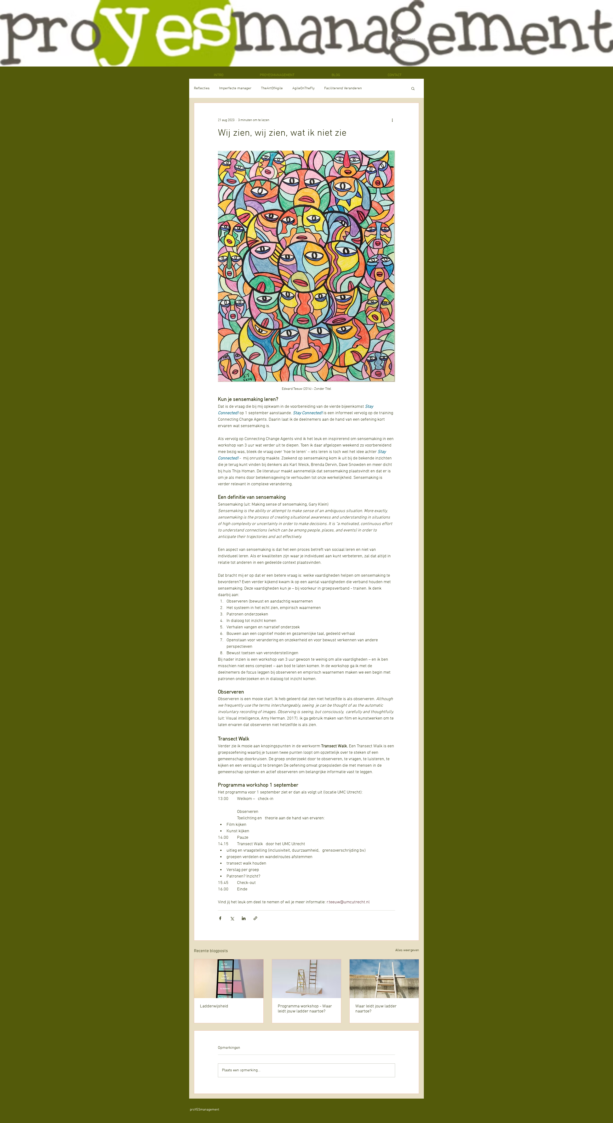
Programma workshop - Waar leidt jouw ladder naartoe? (305, 1009)
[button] (413, 88)
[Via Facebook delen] (220, 918)
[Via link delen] (255, 918)
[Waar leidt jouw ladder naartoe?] (384, 978)
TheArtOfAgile (272, 88)
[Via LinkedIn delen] (243, 918)
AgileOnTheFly (303, 88)
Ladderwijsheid (214, 1006)
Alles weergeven (407, 950)
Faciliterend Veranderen (343, 88)
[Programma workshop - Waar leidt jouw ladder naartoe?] (306, 978)
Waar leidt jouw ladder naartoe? (376, 1009)
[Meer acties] (392, 120)
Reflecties (202, 88)
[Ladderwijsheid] (228, 978)
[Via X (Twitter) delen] (232, 918)
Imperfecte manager (235, 88)
